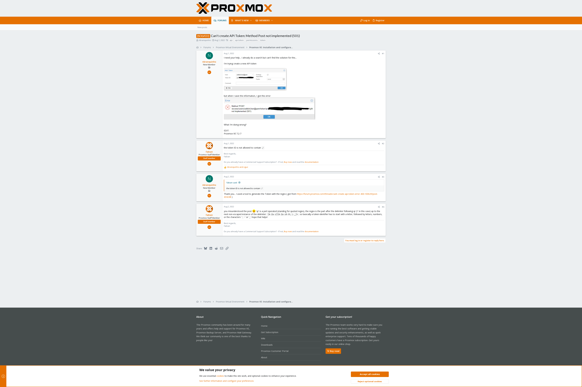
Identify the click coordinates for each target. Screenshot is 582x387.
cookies (220, 375)
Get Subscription (269, 332)
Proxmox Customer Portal (274, 350)
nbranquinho (205, 40)
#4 (383, 206)
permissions (252, 40)
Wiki (263, 338)
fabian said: (231, 182)
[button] (251, 20)
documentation (312, 162)
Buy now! (335, 351)
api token (239, 40)
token (263, 40)
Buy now (288, 162)
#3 (383, 176)
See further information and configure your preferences (226, 380)
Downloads (267, 344)
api (231, 40)
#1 (383, 53)
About (264, 357)
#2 (383, 143)
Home (264, 325)
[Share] (379, 53)
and (237, 167)
